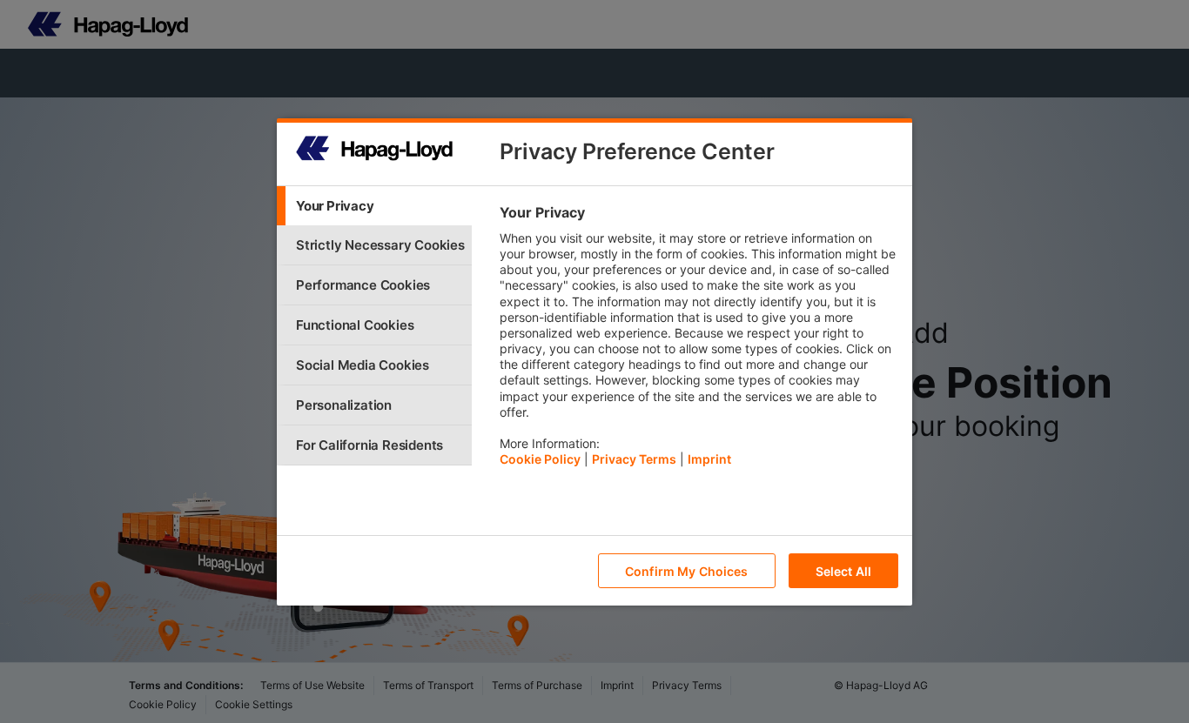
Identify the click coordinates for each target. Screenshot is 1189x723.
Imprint (709, 459)
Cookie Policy (540, 459)
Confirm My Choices (687, 570)
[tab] (374, 205)
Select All (843, 570)
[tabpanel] (698, 340)
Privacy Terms (634, 459)
